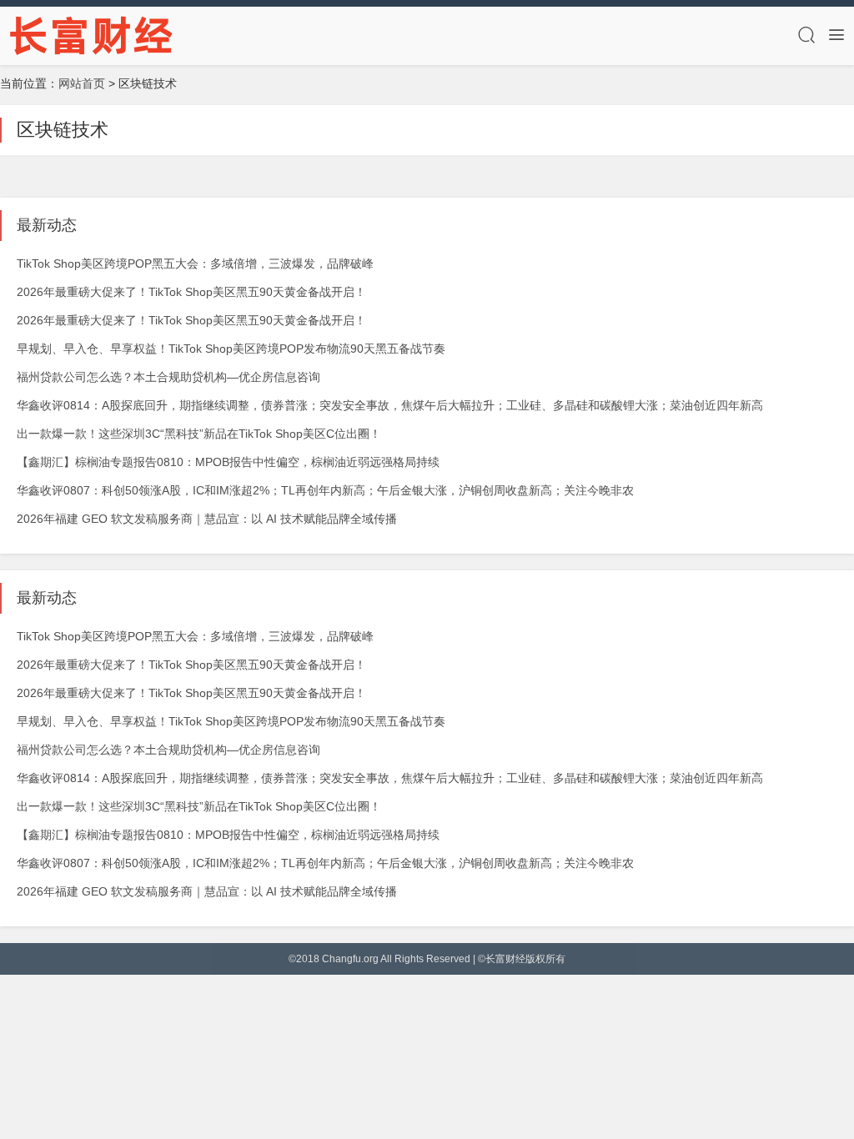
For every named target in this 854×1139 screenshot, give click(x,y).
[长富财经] (91, 35)
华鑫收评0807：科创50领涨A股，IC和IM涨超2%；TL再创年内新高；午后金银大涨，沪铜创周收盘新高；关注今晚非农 (325, 490)
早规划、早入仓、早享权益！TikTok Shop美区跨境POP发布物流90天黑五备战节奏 (231, 348)
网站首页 (81, 83)
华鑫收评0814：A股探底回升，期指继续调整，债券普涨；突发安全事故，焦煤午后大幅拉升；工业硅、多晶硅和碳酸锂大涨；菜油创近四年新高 (390, 405)
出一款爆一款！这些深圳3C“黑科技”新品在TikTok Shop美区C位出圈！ (199, 433)
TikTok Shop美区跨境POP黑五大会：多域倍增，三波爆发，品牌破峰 (195, 263)
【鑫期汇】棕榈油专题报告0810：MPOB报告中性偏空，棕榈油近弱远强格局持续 (228, 462)
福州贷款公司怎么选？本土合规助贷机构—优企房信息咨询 (168, 377)
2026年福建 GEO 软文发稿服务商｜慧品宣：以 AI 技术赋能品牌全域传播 (207, 518)
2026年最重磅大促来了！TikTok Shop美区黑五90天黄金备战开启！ (191, 292)
